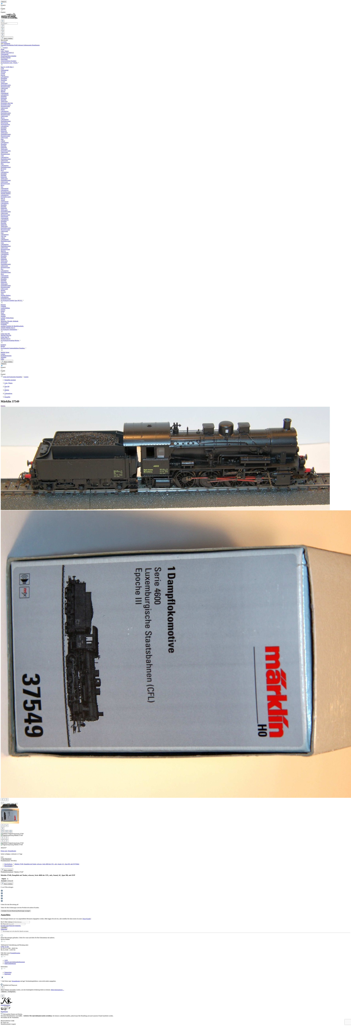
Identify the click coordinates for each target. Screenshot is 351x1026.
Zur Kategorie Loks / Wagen (9, 62)
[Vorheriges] (2, 799)
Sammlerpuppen (5, 1005)
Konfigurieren (11, 991)
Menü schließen (8, 38)
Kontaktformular (15, 953)
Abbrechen (4, 929)
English (3, 8)
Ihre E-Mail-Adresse (7, 922)
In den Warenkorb (6, 859)
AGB (6, 960)
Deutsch (3, 5)
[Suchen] (2, 25)
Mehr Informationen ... (57, 990)
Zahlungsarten (27, 45)
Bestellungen (36, 45)
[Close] (2, 828)
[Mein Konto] (2, 34)
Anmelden (4, 42)
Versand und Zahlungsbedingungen (14, 962)
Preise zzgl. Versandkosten (8, 851)
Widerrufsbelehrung (10, 963)
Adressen (20, 45)
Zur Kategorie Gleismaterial (9, 329)
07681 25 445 (5, 946)
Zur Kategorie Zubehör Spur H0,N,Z (12, 300)
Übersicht (4, 45)
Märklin (3, 406)
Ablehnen (3, 991)
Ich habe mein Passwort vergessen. (11, 925)
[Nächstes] (6, 799)
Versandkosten (16, 981)
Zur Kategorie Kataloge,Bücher (10, 340)
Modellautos (4, 1011)
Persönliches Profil (12, 45)
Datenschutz (8, 972)
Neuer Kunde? (86, 919)
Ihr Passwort (4, 924)
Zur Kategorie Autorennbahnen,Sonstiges (13, 348)
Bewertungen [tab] (8, 866)
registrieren (7, 43)
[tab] (41, 864)
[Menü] (2, 20)
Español (3, 12)
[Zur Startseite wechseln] (9, 18)
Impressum (7, 974)
